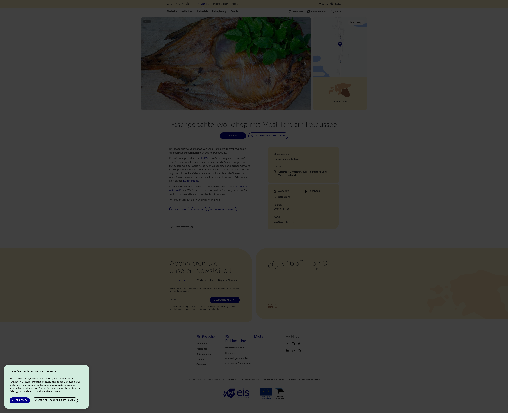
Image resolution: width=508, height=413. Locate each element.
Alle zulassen (19, 400)
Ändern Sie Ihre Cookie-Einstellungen (55, 400)
